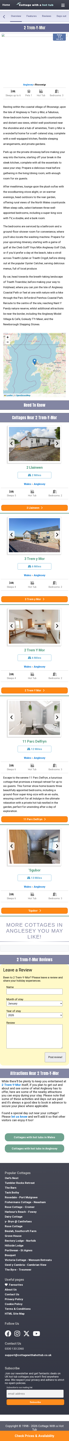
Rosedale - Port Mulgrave (21, 1197)
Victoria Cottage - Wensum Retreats (28, 1260)
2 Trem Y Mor (34, 650)
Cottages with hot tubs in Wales (34, 1137)
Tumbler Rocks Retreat (20, 1182)
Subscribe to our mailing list (19, 1387)
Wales (27, 484)
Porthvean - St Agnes (18, 1250)
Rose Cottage (13, 1226)
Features (31, 16)
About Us (11, 1289)
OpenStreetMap (23, 395)
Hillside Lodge (14, 1245)
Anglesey (28, 84)
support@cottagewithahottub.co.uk (28, 1355)
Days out (61, 16)
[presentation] (12, 443)
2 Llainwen (34, 468)
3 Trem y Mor (34, 559)
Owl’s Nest (11, 1178)
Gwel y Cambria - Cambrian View (25, 1264)
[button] (35, 362)
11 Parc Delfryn (34, 741)
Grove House (13, 1235)
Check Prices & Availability (34, 1436)
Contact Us (12, 1294)
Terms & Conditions (18, 1308)
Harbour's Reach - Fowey (21, 1211)
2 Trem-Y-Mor (11, 1085)
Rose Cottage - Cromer (20, 1207)
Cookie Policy (13, 1304)
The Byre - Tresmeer (18, 1269)
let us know (19, 1116)
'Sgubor (35, 870)
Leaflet (9, 395)
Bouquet (10, 1255)
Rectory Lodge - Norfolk (20, 1240)
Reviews (46, 16)
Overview (16, 16)
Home (6, 4)
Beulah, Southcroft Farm (20, 1231)
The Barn (10, 1187)
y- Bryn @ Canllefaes (18, 1221)
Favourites (15, 1284)
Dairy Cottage (13, 1216)
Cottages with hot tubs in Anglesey (34, 1148)
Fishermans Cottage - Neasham (25, 1202)
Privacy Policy (14, 1299)
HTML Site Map (15, 1313)
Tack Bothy (12, 1192)
